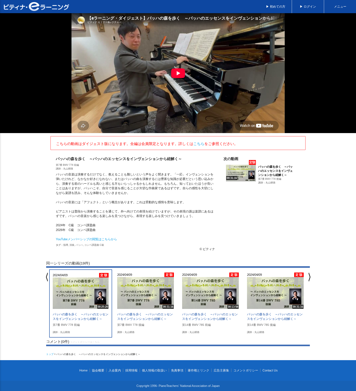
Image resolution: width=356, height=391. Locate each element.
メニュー (340, 6)
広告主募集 (221, 370)
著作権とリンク (198, 370)
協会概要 (98, 370)
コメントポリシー (245, 370)
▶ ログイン (308, 6)
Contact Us (270, 370)
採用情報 (131, 370)
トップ (50, 354)
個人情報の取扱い (154, 370)
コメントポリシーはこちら (85, 342)
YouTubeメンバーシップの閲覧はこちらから (86, 239)
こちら (198, 144)
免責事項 (177, 370)
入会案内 (115, 370)
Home (83, 370)
